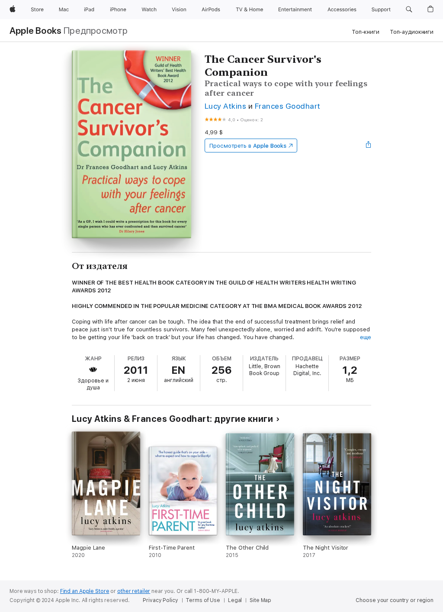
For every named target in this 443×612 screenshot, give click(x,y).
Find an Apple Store (84, 591)
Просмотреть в (247, 145)
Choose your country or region (394, 600)
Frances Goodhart (288, 105)
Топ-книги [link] (365, 32)
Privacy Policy (160, 600)
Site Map (260, 600)
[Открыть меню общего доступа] (368, 145)
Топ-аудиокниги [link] (411, 32)
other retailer (133, 591)
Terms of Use (203, 600)
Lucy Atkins (225, 105)
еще (365, 337)
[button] (409, 9)
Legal (235, 600)
